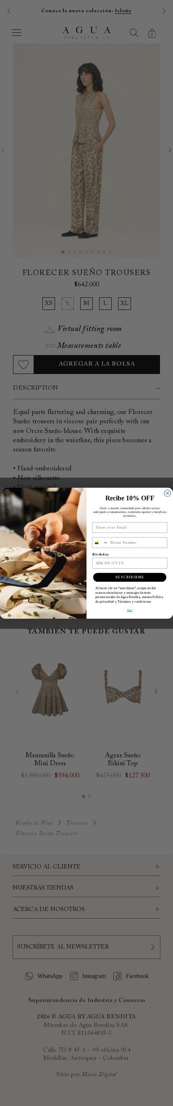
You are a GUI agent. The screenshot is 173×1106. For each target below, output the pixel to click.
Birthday (101, 554)
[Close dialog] (167, 493)
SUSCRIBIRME (129, 577)
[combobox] (100, 542)
